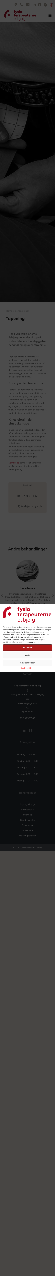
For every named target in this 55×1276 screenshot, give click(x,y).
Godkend (27, 647)
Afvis (27, 655)
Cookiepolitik (26, 668)
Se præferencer (27, 663)
